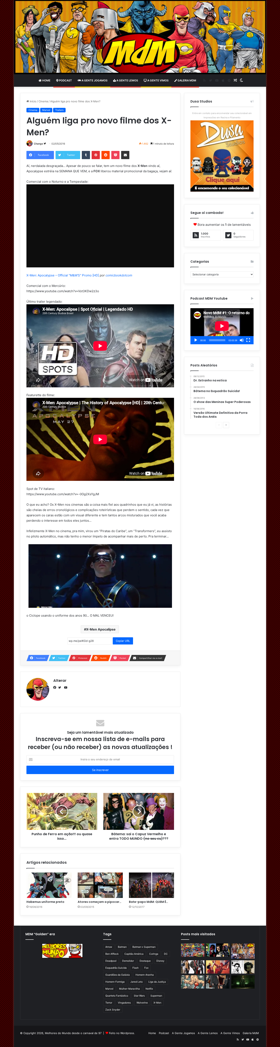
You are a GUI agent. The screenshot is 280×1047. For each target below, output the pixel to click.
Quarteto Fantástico (116, 995)
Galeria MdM (186, 80)
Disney (160, 960)
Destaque (145, 960)
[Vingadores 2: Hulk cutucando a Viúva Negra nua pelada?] (192, 967)
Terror (108, 1002)
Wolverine (142, 1002)
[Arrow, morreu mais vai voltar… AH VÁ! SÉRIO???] (243, 982)
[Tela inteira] (248, 340)
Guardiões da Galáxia (117, 974)
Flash (135, 967)
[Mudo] (242, 340)
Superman (156, 995)
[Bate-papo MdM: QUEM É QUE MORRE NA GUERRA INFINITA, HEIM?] (151, 885)
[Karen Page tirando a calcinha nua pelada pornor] (217, 982)
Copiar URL (123, 640)
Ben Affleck (112, 953)
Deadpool (110, 960)
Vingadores (124, 1002)
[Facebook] (55, 687)
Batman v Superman (144, 946)
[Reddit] (105, 155)
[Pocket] (115, 155)
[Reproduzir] (196, 340)
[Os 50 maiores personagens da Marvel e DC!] (192, 950)
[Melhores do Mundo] (140, 37)
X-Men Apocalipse (101, 629)
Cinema (43, 101)
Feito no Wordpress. (122, 1033)
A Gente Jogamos (94, 80)
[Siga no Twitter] (45, 143)
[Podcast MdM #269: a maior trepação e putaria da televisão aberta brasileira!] (243, 951)
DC (166, 953)
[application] (222, 326)
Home (46, 80)
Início (32, 101)
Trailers (59, 110)
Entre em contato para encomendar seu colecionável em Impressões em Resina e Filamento (222, 115)
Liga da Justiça (157, 981)
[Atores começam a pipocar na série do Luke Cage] (100, 885)
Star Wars (139, 995)
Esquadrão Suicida (116, 967)
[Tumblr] (86, 155)
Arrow (108, 946)
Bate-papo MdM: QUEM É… (148, 902)
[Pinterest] (96, 155)
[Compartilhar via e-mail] (125, 155)
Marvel (46, 110)
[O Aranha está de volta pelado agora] (192, 982)
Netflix (149, 988)
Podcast (65, 80)
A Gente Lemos (127, 80)
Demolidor (128, 960)
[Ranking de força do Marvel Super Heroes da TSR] (217, 950)
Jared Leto (136, 981)
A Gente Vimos (157, 80)
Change (38, 143)
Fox (146, 967)
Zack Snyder (112, 1009)
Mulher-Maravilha (129, 988)
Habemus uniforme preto (45, 902)
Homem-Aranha (144, 974)
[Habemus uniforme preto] (49, 885)
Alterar (59, 680)
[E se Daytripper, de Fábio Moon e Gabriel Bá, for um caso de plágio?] (243, 967)
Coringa (153, 953)
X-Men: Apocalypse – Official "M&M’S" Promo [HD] (62, 275)
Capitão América (133, 953)
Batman (122, 946)
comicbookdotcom (119, 275)
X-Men (157, 1002)
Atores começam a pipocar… (99, 902)
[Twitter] (60, 687)
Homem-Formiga (115, 981)
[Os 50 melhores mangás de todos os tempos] (217, 967)
